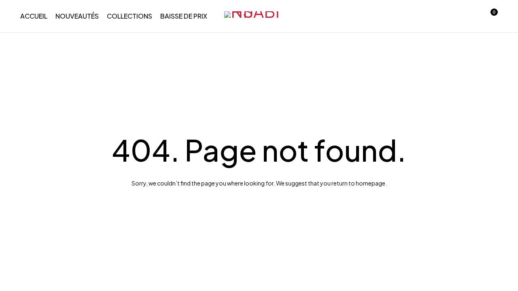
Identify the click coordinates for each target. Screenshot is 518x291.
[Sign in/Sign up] (447, 16)
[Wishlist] (469, 16)
